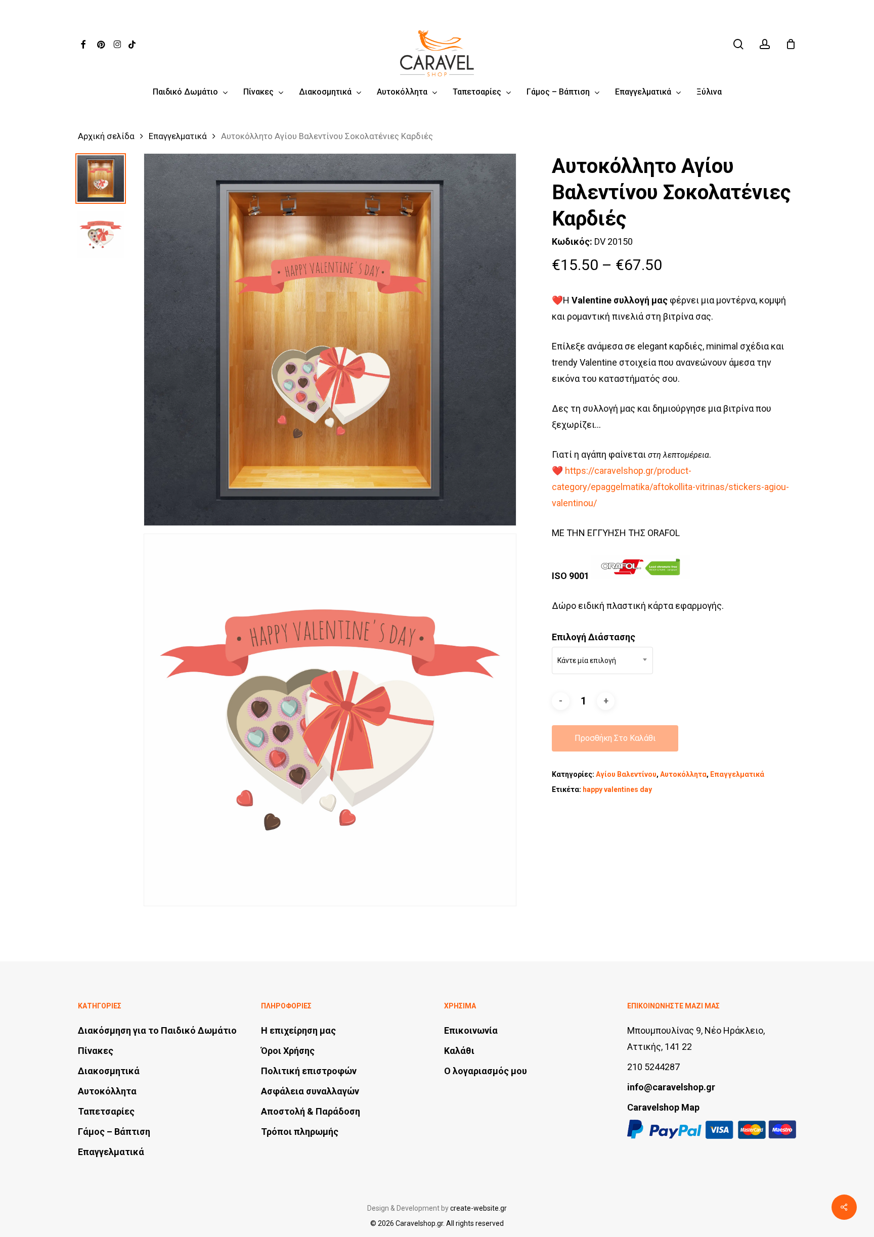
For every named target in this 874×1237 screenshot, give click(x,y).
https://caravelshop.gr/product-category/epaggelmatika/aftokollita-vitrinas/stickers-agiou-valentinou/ (670, 486)
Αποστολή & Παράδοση (310, 1111)
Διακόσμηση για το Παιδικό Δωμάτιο (157, 1030)
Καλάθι (459, 1050)
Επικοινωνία (471, 1030)
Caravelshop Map (663, 1107)
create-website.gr (478, 1208)
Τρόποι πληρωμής (299, 1131)
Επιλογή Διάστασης (593, 637)
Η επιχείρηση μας (298, 1030)
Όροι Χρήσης (288, 1050)
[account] (765, 44)
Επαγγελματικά (178, 136)
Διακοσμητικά (109, 1071)
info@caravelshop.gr (671, 1087)
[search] (738, 44)
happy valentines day (617, 789)
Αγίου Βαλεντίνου (626, 774)
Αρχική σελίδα (106, 136)
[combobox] (602, 660)
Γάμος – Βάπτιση (114, 1131)
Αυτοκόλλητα (683, 774)
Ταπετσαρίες (106, 1111)
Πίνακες (95, 1050)
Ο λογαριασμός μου (485, 1071)
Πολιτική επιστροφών (309, 1071)
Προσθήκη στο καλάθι (615, 738)
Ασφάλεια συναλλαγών (310, 1091)
